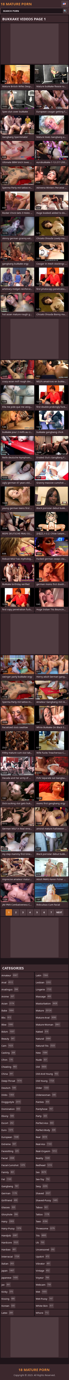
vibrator (43, 1263)
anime (7, 996)
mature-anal (46, 1017)
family (7, 1172)
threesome (45, 1228)
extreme (8, 1144)
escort (7, 1123)
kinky (7, 1291)
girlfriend (9, 1200)
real (41, 1137)
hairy (7, 1221)
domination (10, 1108)
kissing (8, 1298)
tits (41, 1235)
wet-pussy (44, 1298)
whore (42, 1312)
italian (7, 1263)
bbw (7, 1024)
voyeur (42, 1277)
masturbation (46, 1003)
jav (5, 1284)
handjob (9, 1235)
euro (7, 1130)
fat (6, 1179)
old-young (45, 1080)
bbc (6, 1017)
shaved (43, 1193)
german (9, 1193)
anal (7, 982)
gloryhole (9, 1214)
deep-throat (11, 1080)
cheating (9, 1066)
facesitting (10, 1151)
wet (41, 1291)
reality (43, 1158)
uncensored (45, 1249)
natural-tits (45, 1045)
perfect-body (45, 1130)
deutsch (8, 1087)
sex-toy (42, 1179)
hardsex (8, 1249)
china (7, 1073)
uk (40, 1242)
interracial (10, 1256)
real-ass (44, 1144)
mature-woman (48, 1024)
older (42, 1087)
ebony (7, 1116)
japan (7, 1270)
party (41, 1116)
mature (43, 1010)
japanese (9, 1277)
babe (7, 1010)
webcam (43, 1284)
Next (59, 912)
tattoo (42, 1214)
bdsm (7, 1031)
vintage (42, 1270)
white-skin (44, 1305)
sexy (41, 1186)
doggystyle (10, 1101)
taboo (42, 1207)
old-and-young (47, 1073)
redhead (44, 1165)
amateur (9, 975)
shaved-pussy (46, 1200)
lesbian (43, 982)
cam (7, 1045)
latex (7, 1312)
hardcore (9, 1242)
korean (8, 1305)
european (9, 1137)
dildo (7, 1094)
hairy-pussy (11, 1228)
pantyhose (44, 1108)
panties (42, 1101)
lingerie (43, 989)
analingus (9, 989)
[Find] (65, 11)
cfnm (7, 1059)
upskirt (42, 1256)
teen (41, 1221)
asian (7, 1003)
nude (41, 1059)
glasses (8, 1207)
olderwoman (46, 1094)
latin (42, 975)
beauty (7, 1038)
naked (42, 1031)
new (41, 1052)
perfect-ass (44, 1123)
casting (8, 1052)
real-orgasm (46, 1151)
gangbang (9, 1186)
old (41, 1066)
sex (41, 1172)
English (64, 4)
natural (43, 1038)
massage (43, 996)
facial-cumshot (13, 1165)
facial (7, 1158)
